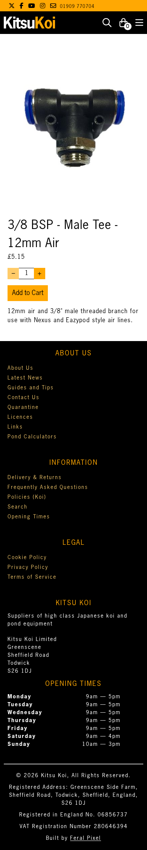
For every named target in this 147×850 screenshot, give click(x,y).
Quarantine (23, 407)
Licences (20, 417)
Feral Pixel (85, 838)
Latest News (25, 378)
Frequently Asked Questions (48, 487)
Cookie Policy (27, 557)
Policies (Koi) (27, 497)
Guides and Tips (31, 387)
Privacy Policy (28, 567)
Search (18, 507)
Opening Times (29, 517)
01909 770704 (77, 7)
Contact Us (24, 397)
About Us (21, 368)
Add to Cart (27, 293)
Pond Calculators (32, 437)
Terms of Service (32, 577)
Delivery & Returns (35, 477)
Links (15, 427)
